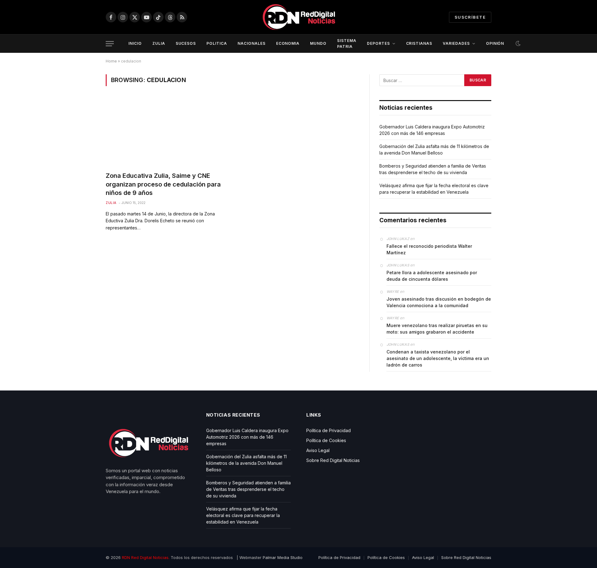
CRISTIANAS (419, 43)
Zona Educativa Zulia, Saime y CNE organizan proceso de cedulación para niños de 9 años (163, 184)
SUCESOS (186, 43)
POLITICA (216, 43)
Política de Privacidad (328, 430)
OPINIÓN (495, 43)
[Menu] (110, 44)
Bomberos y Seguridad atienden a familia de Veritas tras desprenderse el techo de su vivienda (248, 489)
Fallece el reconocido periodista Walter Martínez (429, 249)
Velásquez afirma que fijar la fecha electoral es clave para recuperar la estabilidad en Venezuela (243, 515)
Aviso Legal (318, 450)
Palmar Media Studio (283, 557)
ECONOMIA (288, 43)
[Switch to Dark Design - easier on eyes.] (517, 43)
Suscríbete (470, 17)
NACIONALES (252, 43)
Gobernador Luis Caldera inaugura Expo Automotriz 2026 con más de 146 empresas (247, 437)
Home (111, 61)
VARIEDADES (456, 43)
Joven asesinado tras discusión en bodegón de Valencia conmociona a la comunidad (438, 302)
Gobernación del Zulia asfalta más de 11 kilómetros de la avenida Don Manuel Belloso (246, 463)
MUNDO (318, 43)
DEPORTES (378, 43)
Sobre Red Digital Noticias (333, 460)
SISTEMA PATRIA (346, 43)
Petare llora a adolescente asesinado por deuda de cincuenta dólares (431, 276)
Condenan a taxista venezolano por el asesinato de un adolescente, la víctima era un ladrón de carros (437, 358)
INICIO (135, 43)
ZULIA (158, 43)
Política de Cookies (326, 440)
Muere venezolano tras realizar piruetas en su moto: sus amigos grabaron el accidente (437, 329)
